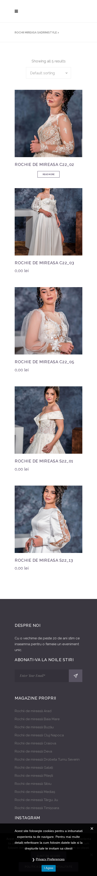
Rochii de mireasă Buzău (34, 727)
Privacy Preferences (50, 859)
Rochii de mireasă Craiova (35, 743)
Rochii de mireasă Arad (33, 711)
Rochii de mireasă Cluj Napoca (39, 735)
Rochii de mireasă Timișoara (37, 808)
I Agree (48, 868)
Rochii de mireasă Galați (34, 768)
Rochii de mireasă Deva (33, 751)
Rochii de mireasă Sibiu (33, 784)
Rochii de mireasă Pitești (34, 776)
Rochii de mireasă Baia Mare (37, 719)
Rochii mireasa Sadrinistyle (36, 32)
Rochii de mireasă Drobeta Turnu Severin (47, 759)
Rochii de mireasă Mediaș (35, 792)
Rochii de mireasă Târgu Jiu (36, 800)
